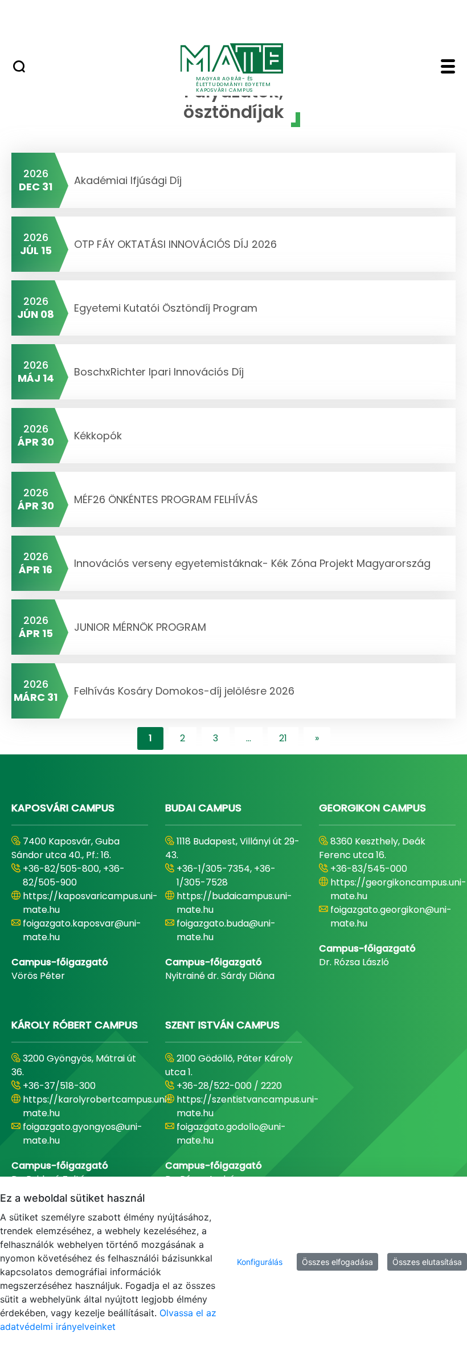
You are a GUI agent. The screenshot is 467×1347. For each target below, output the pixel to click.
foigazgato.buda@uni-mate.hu (226, 930)
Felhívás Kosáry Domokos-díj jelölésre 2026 (184, 691)
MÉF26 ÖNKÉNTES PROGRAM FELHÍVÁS (166, 499)
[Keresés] (19, 68)
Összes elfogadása (337, 1262)
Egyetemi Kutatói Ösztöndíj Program (165, 308)
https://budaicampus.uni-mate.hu (234, 902)
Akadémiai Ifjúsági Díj (128, 180)
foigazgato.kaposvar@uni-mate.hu (82, 930)
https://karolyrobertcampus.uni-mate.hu (97, 1106)
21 (283, 738)
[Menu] (447, 68)
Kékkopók (98, 435)
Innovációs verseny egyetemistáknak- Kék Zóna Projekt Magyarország (252, 563)
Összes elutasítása (427, 1262)
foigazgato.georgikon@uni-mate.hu (391, 916)
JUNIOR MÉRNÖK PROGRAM (140, 627)
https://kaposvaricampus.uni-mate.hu (90, 902)
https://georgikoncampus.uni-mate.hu (398, 889)
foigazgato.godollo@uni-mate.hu (231, 1133)
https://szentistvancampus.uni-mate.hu (248, 1106)
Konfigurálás (259, 1262)
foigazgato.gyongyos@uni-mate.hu (82, 1133)
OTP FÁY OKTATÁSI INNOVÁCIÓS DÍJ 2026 (175, 244)
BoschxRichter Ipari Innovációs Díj (159, 372)
